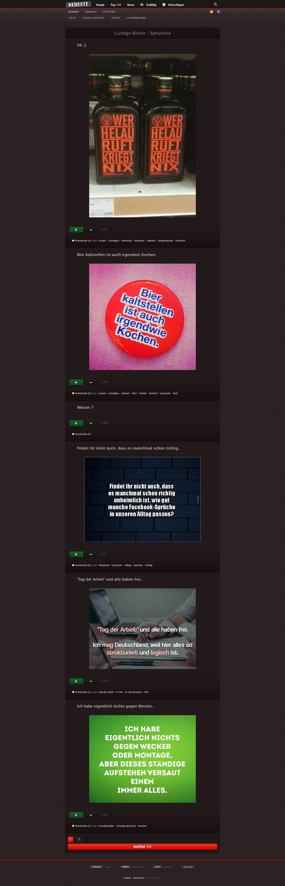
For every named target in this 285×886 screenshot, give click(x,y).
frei (146, 692)
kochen (154, 393)
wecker (142, 826)
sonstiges (114, 240)
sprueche (140, 240)
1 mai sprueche (134, 692)
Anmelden (73, 11)
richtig (149, 565)
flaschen (180, 240)
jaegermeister (166, 240)
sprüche (138, 565)
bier (135, 393)
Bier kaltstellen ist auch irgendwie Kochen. (116, 255)
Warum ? (85, 407)
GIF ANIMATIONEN (136, 18)
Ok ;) (81, 45)
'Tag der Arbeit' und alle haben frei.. (110, 579)
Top (116, 4)
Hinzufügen (176, 4)
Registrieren (90, 11)
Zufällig (151, 4)
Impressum (138, 878)
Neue (130, 4)
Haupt (100, 4)
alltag (128, 565)
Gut (76, 230)
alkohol (151, 240)
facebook (104, 565)
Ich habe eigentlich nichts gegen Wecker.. (115, 706)
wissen (126, 393)
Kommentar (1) (83, 692)
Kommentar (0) (83, 393)
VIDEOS (115, 18)
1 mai (120, 692)
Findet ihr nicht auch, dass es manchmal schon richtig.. (128, 448)
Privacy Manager (154, 878)
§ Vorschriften (109, 11)
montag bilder (107, 826)
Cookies (127, 878)
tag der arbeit (107, 692)
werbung (127, 240)
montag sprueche (126, 826)
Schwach (91, 230)
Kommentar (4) (83, 240)
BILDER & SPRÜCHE (93, 18)
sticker (143, 393)
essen (103, 240)
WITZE (72, 18)
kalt (175, 393)
